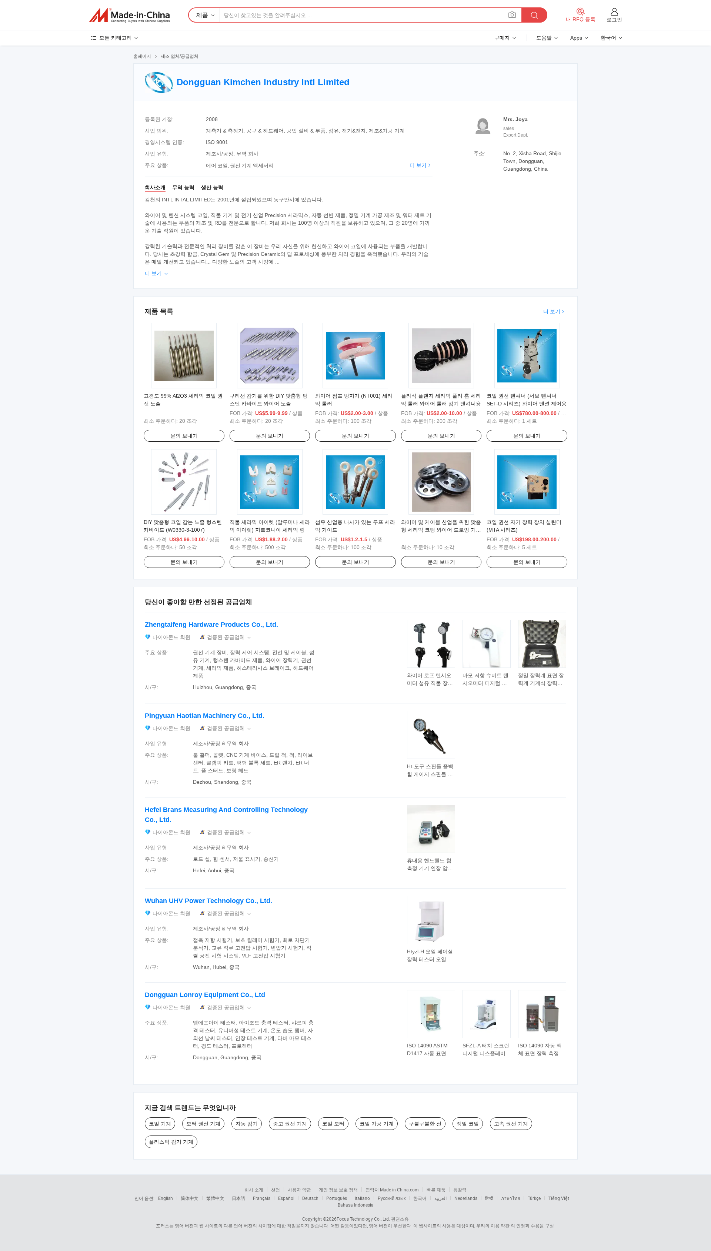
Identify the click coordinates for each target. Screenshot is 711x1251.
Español (286, 1198)
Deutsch (310, 1198)
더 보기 (418, 165)
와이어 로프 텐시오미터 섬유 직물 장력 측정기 (430, 683)
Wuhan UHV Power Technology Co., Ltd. (208, 900)
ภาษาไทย (510, 1198)
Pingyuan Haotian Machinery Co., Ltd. (204, 715)
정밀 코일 (468, 1124)
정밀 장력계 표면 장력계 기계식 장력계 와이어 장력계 (541, 683)
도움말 (544, 38)
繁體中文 (215, 1198)
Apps (576, 38)
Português (336, 1198)
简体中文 (189, 1198)
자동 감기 (247, 1124)
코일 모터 (333, 1124)
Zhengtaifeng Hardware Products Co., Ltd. (211, 624)
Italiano (362, 1198)
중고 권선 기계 (290, 1124)
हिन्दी (489, 1198)
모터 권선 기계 (203, 1124)
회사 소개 (253, 1190)
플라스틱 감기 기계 (171, 1142)
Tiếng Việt (558, 1198)
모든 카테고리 (115, 38)
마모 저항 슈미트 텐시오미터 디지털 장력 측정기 (485, 683)
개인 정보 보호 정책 (338, 1190)
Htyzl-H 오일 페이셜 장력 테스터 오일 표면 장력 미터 (430, 959)
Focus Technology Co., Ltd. (363, 1219)
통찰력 (460, 1190)
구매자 (502, 38)
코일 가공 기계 (377, 1124)
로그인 (614, 20)
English (165, 1198)
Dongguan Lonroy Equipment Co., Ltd (205, 995)
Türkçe (534, 1198)
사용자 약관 (299, 1190)
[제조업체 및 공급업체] (129, 15)
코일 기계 (160, 1124)
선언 (275, 1190)
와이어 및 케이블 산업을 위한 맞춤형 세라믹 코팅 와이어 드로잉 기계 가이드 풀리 (441, 530)
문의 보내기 (184, 436)
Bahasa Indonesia (356, 1205)
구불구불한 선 (425, 1124)
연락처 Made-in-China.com (392, 1190)
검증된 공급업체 (229, 637)
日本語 (238, 1198)
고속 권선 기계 (511, 1124)
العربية (440, 1198)
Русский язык (391, 1198)
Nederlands (465, 1198)
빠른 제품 (436, 1190)
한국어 (420, 1198)
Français (261, 1198)
